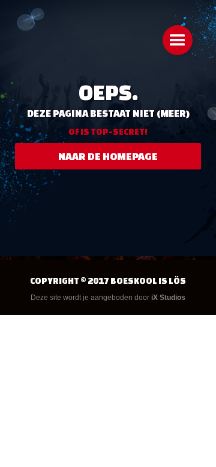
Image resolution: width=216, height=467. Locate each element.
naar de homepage (108, 156)
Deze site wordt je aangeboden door (108, 297)
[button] (178, 40)
